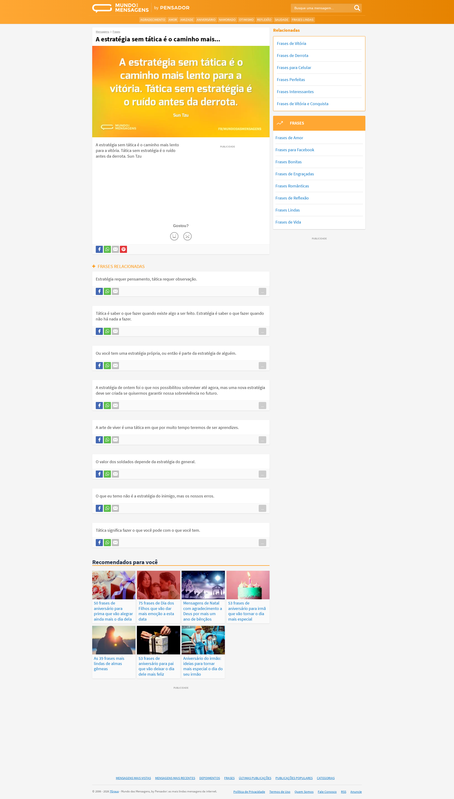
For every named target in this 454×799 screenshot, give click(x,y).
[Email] (115, 249)
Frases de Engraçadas (294, 174)
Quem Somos (304, 792)
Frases (229, 778)
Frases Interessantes (295, 91)
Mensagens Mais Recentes (175, 778)
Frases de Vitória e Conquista (302, 103)
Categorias (326, 778)
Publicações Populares (294, 778)
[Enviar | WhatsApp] (107, 249)
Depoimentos (209, 778)
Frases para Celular (294, 67)
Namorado (227, 19)
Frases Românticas (292, 186)
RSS (343, 792)
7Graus (114, 791)
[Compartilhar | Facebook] (99, 249)
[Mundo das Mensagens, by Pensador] (157, 8)
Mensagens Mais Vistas (133, 778)
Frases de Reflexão (292, 198)
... (262, 291)
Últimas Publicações (255, 778)
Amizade (186, 19)
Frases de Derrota (292, 55)
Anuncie (356, 792)
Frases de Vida (288, 222)
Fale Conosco (327, 792)
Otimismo (246, 19)
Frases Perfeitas (291, 79)
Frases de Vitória (291, 43)
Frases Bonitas (288, 161)
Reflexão (264, 19)
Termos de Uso (279, 792)
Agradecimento (152, 19)
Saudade (281, 19)
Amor (173, 19)
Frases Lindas (302, 19)
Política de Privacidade (249, 792)
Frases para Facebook (294, 149)
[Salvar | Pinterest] (123, 249)
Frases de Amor (289, 137)
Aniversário (206, 19)
